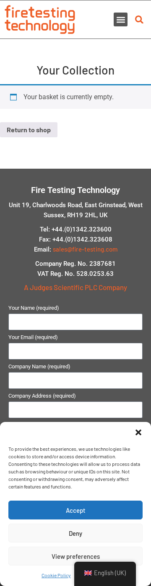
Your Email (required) (33, 337)
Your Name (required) (33, 308)
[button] (138, 432)
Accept (76, 510)
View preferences (76, 556)
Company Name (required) (39, 367)
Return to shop (29, 130)
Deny (75, 533)
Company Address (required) (42, 396)
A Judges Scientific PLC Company (75, 287)
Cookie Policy (56, 575)
